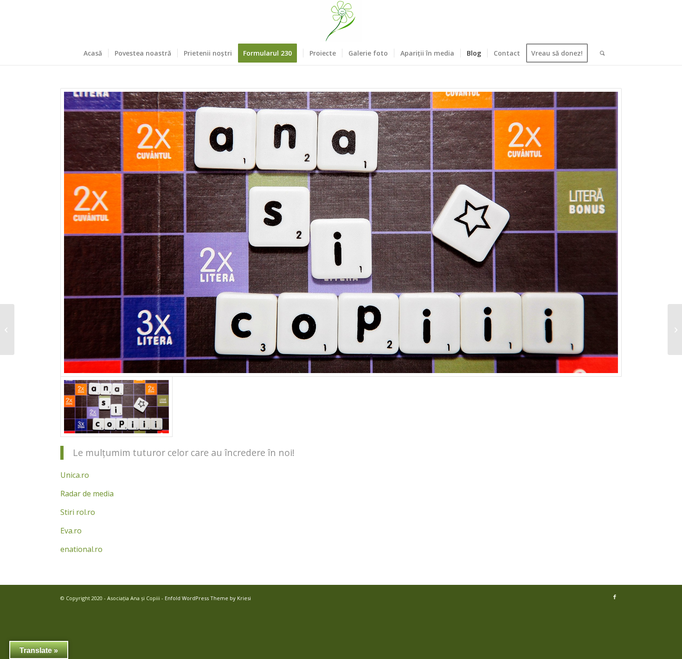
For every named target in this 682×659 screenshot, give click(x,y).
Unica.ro (74, 475)
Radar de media (87, 493)
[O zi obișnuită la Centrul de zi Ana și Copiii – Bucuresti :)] (7, 329)
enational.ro (81, 549)
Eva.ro (71, 531)
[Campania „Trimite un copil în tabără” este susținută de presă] (675, 329)
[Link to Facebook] (615, 597)
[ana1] (341, 232)
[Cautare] (599, 53)
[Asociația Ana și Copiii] (341, 21)
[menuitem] (92, 53)
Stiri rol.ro (77, 512)
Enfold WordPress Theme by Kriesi (208, 598)
